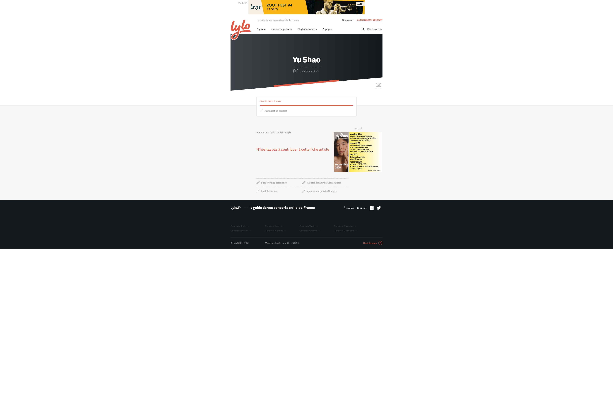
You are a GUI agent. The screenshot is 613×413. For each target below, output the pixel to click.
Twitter (379, 208)
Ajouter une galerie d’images (322, 191)
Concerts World (307, 226)
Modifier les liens (269, 191)
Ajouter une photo (309, 71)
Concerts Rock (238, 226)
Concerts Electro (239, 230)
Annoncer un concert (276, 110)
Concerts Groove (308, 230)
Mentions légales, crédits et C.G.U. (282, 243)
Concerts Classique (344, 230)
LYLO (241, 29)
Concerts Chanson (343, 226)
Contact (362, 208)
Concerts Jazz (272, 226)
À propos (349, 208)
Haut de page (370, 243)
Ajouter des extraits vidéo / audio (324, 182)
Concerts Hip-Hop (274, 230)
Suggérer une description (274, 182)
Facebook (372, 208)
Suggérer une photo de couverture (378, 84)
